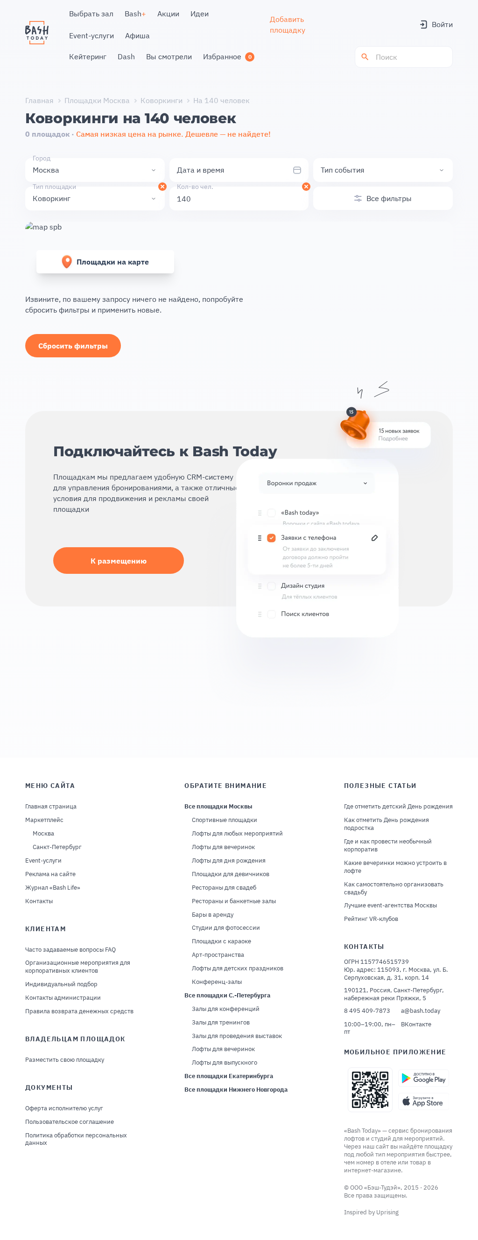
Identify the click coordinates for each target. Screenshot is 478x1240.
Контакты (39, 901)
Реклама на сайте (50, 874)
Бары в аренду (212, 915)
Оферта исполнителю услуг (64, 1108)
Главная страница (51, 806)
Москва (43, 833)
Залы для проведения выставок (237, 1036)
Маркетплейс (44, 820)
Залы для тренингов (221, 1022)
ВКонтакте (416, 1024)
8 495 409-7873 (367, 1011)
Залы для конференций (226, 1009)
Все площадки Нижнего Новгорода (236, 1090)
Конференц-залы (217, 982)
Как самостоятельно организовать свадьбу (393, 888)
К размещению (119, 560)
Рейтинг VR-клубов (371, 919)
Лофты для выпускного (224, 1062)
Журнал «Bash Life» (52, 888)
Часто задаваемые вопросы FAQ (70, 950)
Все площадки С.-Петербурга (227, 995)
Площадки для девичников (230, 874)
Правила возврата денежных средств (79, 1011)
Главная (39, 100)
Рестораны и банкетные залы (234, 901)
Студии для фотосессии (226, 928)
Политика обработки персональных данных (76, 1139)
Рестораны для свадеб (224, 888)
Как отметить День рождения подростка (386, 824)
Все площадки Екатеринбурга (228, 1076)
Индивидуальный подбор (61, 984)
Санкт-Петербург (57, 847)
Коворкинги (162, 100)
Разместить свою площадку (64, 1060)
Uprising (387, 1212)
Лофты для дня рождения (229, 860)
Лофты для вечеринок (223, 847)
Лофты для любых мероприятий (237, 833)
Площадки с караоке (221, 941)
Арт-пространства (218, 955)
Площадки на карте (113, 261)
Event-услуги (43, 860)
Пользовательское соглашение (69, 1122)
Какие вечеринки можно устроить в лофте (395, 867)
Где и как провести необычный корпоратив (388, 845)
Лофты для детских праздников (237, 968)
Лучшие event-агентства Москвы (390, 905)
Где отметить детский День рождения (398, 806)
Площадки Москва (97, 100)
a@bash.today (420, 1011)
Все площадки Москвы (218, 806)
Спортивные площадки (224, 820)
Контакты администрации (63, 998)
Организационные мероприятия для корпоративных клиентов (77, 967)
